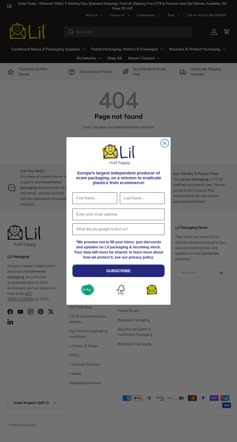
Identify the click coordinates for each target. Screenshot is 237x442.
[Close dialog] (165, 143)
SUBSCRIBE (118, 270)
